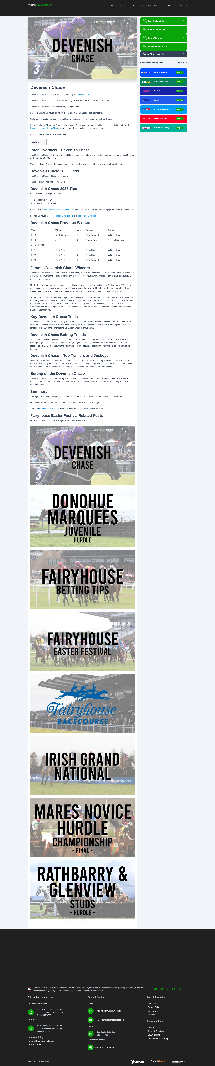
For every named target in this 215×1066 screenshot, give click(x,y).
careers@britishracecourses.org (110, 1020)
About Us (152, 1003)
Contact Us (153, 1011)
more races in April (47, 409)
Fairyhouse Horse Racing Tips (43, 128)
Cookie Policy (154, 1027)
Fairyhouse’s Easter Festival (88, 95)
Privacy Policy (154, 1007)
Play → (179, 72)
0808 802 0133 (34, 1045)
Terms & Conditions (156, 1031)
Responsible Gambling (158, 1039)
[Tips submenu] (174, 5)
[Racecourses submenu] (124, 5)
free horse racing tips (87, 216)
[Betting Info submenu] (141, 5)
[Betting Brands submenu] (162, 5)
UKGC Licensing (155, 1035)
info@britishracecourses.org (109, 1011)
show (43, 142)
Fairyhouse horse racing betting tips (58, 210)
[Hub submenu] (186, 5)
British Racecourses (35, 13)
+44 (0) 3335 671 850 (104, 1047)
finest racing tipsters (64, 216)
